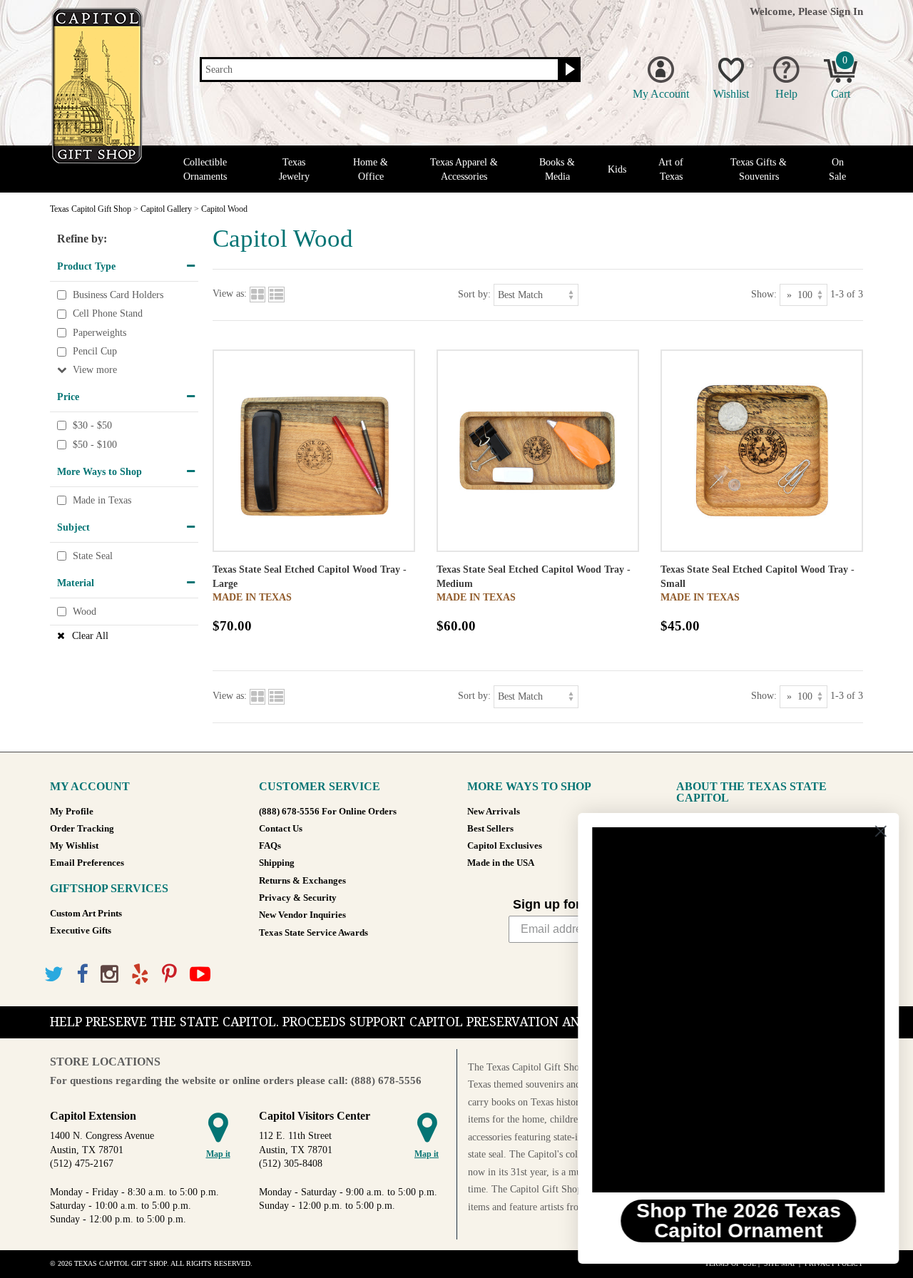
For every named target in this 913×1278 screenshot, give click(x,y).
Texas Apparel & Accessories (464, 169)
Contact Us (280, 829)
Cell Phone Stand (108, 313)
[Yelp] (140, 974)
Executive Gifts (80, 931)
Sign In (846, 11)
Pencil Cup (95, 352)
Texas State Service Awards (313, 933)
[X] (53, 974)
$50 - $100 (95, 444)
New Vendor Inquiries (302, 915)
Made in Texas (102, 500)
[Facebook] (82, 974)
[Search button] (568, 70)
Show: (764, 294)
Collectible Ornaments (205, 169)
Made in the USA (500, 863)
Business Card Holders (118, 295)
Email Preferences (87, 863)
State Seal (93, 556)
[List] (276, 294)
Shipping (277, 863)
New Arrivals (493, 812)
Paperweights (99, 332)
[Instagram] (109, 974)
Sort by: (474, 294)
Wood (84, 611)
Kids (617, 169)
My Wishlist (74, 846)
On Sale (837, 169)
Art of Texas (670, 169)
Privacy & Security (298, 898)
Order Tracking (82, 829)
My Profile (71, 812)
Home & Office (370, 169)
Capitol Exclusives (504, 846)
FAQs (270, 846)
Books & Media (557, 169)
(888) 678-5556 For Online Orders (328, 812)
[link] (738, 1010)
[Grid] (257, 294)
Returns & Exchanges (302, 881)
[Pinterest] (169, 974)
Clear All (90, 635)
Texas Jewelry (294, 169)
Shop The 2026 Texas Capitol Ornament (738, 1221)
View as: (230, 294)
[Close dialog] (880, 831)
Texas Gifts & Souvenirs (758, 169)
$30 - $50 (92, 425)
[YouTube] (200, 974)
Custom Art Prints (86, 914)
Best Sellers (490, 829)
